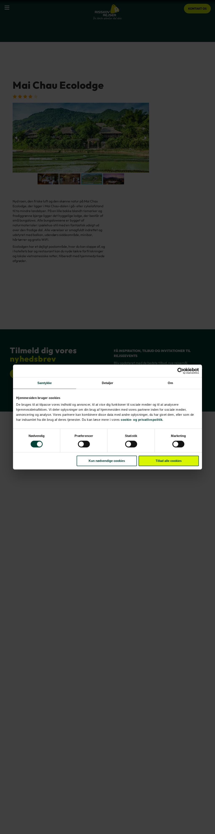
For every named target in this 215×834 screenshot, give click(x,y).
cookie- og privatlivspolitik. (142, 419)
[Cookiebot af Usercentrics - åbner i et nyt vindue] (180, 371)
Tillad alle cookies (169, 461)
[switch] (84, 444)
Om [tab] (170, 383)
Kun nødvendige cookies (107, 461)
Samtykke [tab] (44, 383)
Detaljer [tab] (107, 383)
